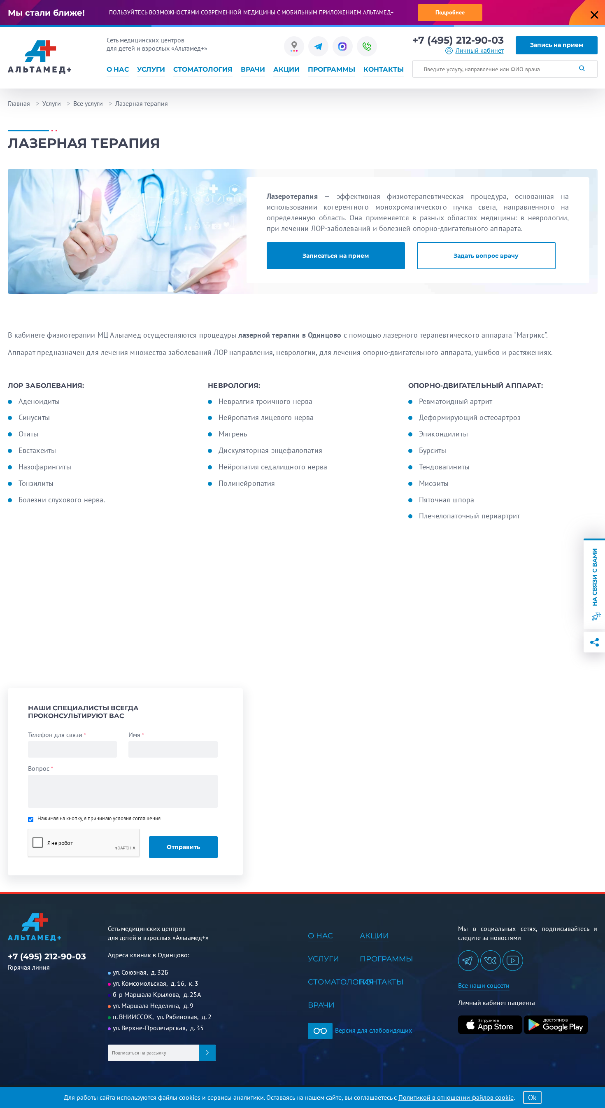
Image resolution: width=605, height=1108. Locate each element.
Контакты (383, 69)
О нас (118, 69)
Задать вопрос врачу (486, 255)
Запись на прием (556, 45)
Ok (532, 1097)
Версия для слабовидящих (372, 1030)
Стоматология (203, 69)
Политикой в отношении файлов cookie (456, 1097)
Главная (19, 103)
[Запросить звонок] (367, 46)
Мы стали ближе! (46, 13)
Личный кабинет (480, 50)
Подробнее (450, 12)
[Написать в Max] (343, 46)
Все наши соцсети (484, 985)
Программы (331, 69)
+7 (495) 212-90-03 (458, 40)
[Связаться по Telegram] (318, 46)
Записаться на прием (335, 255)
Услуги (151, 69)
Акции (286, 69)
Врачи (253, 69)
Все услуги (88, 103)
